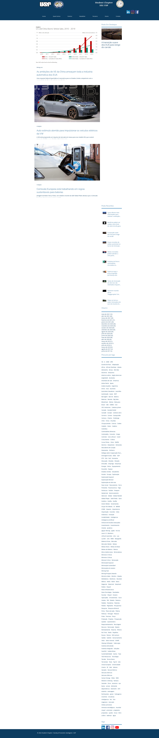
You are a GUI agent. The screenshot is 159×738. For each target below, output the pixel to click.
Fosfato (111, 490)
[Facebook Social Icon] (137, 12)
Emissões (104, 463)
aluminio (115, 683)
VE (107, 667)
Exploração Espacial (107, 477)
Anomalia (112, 378)
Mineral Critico (106, 560)
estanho (103, 691)
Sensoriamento (117, 638)
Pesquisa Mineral (113, 608)
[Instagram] (132, 12)
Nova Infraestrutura (107, 589)
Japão (113, 530)
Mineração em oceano (108, 568)
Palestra (117, 600)
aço (120, 683)
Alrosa (111, 370)
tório (119, 713)
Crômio (112, 439)
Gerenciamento (114, 493)
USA (119, 662)
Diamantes (104, 450)
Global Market (117, 496)
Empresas (118, 463)
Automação (104, 394)
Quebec (103, 622)
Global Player (105, 498)
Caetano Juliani (116, 407)
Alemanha (104, 370)
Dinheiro (112, 450)
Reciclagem (117, 624)
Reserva (113, 630)
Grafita (110, 501)
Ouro (120, 597)
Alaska (119, 367)
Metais (115, 544)
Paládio (103, 603)
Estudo (103, 474)
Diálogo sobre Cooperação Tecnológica (111, 453)
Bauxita (110, 399)
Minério (114, 576)
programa (117, 710)
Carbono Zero (117, 413)
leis (111, 699)
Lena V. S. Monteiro (107, 533)
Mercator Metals (106, 544)
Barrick (111, 396)
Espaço (110, 469)
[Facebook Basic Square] (108, 727)
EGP (118, 455)
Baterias (104, 399)
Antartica (116, 380)
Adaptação (115, 364)
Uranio (103, 667)
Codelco (114, 426)
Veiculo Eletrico (112, 670)
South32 (104, 651)
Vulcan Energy (105, 678)
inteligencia (105, 699)
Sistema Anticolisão (107, 646)
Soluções (116, 648)
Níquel (109, 595)
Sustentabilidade (106, 654)
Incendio (112, 512)
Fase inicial (104, 485)
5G (102, 362)
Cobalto (103, 426)
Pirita (103, 611)
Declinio (103, 445)
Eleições (110, 461)
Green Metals (105, 504)
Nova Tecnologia (106, 592)
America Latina (106, 375)
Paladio (112, 600)
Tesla (110, 662)
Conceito (112, 434)
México (103, 581)
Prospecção (117, 619)
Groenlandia (115, 504)
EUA (106, 458)
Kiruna (118, 530)
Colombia (104, 429)
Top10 (115, 662)
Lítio (108, 538)
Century (103, 418)
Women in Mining (106, 680)
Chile (103, 421)
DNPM (117, 442)
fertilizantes (105, 694)
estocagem (111, 691)
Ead (109, 458)
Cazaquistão (117, 415)
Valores (115, 667)
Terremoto (104, 662)
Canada (103, 410)
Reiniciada (111, 627)
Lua (118, 536)
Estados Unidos (106, 471)
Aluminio (104, 372)
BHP (115, 394)
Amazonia (111, 372)
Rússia (109, 635)
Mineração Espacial (107, 563)
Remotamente (105, 630)
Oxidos (103, 600)
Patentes (117, 603)
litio (114, 699)
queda (111, 713)
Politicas (104, 613)
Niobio (103, 587)
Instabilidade (105, 517)
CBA (107, 404)
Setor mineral (110, 640)
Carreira (104, 415)
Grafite (115, 501)
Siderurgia (117, 643)
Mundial (119, 579)
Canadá (103, 413)
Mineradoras (118, 552)
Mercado (114, 541)
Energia (103, 466)
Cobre (109, 426)
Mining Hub (105, 571)
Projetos (110, 619)
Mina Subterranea (107, 552)
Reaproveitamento (107, 624)
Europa (109, 474)
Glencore (104, 496)
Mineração (115, 560)
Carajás (109, 413)
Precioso (108, 616)
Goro (120, 498)
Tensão (103, 659)
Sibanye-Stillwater (107, 643)
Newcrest (111, 584)
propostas (104, 713)
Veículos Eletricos (106, 672)
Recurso (103, 627)
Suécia (115, 654)
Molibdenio (104, 579)
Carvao (110, 415)
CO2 (116, 404)
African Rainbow (111, 367)
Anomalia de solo (106, 380)
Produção (104, 619)
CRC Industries (106, 407)
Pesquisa (104, 608)
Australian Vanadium (107, 391)
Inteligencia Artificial (107, 520)
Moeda (119, 576)
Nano (117, 581)
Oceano (115, 595)
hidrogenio (118, 694)
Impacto (108, 509)
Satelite (109, 638)
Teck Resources (106, 656)
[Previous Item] (104, 34)
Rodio (110, 632)
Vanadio (103, 670)
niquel (103, 710)
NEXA (113, 581)
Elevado (117, 461)
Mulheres (112, 579)
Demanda (119, 445)
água (114, 715)
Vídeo (113, 678)
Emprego (111, 463)
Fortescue (104, 490)
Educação (104, 461)
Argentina (115, 386)
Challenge (116, 418)
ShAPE (117, 640)
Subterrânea (111, 651)
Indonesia (104, 514)
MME (112, 538)
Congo (118, 434)
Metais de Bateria (106, 549)
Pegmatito (110, 605)
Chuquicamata (106, 423)
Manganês (118, 538)
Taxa (119, 654)
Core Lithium (112, 437)
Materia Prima (105, 541)
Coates (119, 423)
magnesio (104, 702)
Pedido (103, 605)
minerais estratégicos (108, 707)
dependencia (105, 688)
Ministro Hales (105, 576)
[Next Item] (119, 34)
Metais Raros (105, 546)
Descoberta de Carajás (108, 447)
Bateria (116, 396)
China (107, 421)
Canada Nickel (111, 410)
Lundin (103, 538)
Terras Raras (111, 659)
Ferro (120, 485)
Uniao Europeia (106, 664)
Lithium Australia (106, 536)
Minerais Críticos (106, 557)
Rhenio (119, 630)
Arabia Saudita (106, 386)
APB (111, 362)
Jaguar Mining (105, 530)
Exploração (115, 474)
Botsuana (117, 402)
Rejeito (117, 627)
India (117, 512)
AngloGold (104, 378)
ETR (102, 458)
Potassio (116, 613)
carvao (108, 686)
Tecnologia (115, 656)
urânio (103, 715)
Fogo (119, 488)
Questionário (111, 622)
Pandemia (110, 603)
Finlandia (104, 488)
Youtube (104, 683)
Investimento (105, 525)
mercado (111, 702)
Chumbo (113, 421)
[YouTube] (117, 727)
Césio (112, 442)
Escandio (104, 469)
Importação (104, 512)
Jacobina (109, 528)
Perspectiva (117, 605)
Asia (107, 388)
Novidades (116, 592)
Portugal (110, 613)
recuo (115, 713)
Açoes (111, 394)
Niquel (109, 587)
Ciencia (114, 423)
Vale (110, 667)
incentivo (104, 697)
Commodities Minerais (108, 431)
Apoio (111, 383)
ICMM (103, 509)
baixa (103, 686)
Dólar (114, 455)
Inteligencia (114, 517)
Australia (112, 388)
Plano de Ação (110, 611)
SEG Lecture (115, 635)
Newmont (118, 584)
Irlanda (103, 528)
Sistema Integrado (107, 648)
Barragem (104, 396)
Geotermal (104, 493)
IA (114, 506)
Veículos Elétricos (106, 675)
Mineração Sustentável (108, 565)
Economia (115, 458)
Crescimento (105, 439)
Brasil (103, 404)
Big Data (116, 399)
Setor (103, 640)
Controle (104, 437)
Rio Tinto (104, 632)
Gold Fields (114, 498)
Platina (118, 611)
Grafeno (103, 501)
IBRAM (118, 506)
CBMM (112, 404)
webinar (109, 715)
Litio (114, 536)
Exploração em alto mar (108, 482)
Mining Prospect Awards (108, 573)
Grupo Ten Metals (106, 506)
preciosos (109, 710)
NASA (108, 581)
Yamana (116, 680)
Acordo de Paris (106, 364)
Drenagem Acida (106, 455)
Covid (118, 437)
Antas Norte (105, 383)
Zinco (109, 683)
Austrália (118, 391)
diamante (114, 688)
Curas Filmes (105, 442)
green (112, 694)
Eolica (109, 466)
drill (119, 688)
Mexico (115, 549)
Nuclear (103, 595)
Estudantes (115, 471)
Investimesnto (115, 525)
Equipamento (116, 466)
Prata (103, 616)
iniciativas (111, 697)
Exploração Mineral (107, 480)
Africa (103, 367)
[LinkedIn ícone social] (128, 12)
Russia (103, 635)
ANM (107, 362)
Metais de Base (115, 546)
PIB (108, 600)
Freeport (116, 490)
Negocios (104, 584)
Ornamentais (113, 597)
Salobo (103, 638)
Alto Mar (116, 370)
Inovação (111, 514)
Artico (103, 388)
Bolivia (111, 402)
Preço (113, 616)
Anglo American (117, 375)
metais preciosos (106, 705)
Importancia (116, 509)
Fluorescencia (112, 488)
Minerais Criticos (106, 555)
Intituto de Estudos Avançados (110, 522)
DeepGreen (111, 445)
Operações (104, 597)
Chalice (109, 418)
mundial (118, 707)
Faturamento (113, 485)
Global (110, 496)
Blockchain (104, 402)
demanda (114, 686)
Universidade (116, 664)
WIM (117, 678)
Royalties (115, 632)
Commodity (104, 434)
